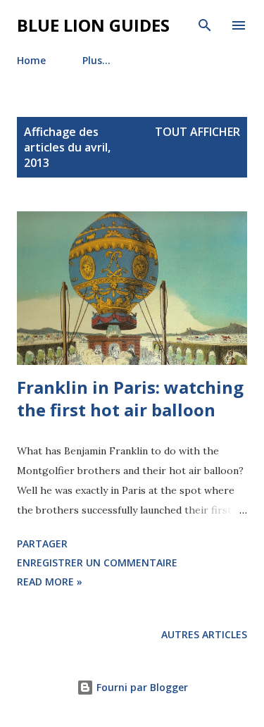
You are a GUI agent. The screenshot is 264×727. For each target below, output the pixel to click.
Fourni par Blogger (141, 687)
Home (31, 60)
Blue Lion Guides (93, 25)
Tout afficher (197, 131)
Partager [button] (42, 543)
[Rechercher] (204, 25)
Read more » (49, 581)
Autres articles (204, 634)
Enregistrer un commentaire (97, 562)
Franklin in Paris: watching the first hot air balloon (130, 398)
